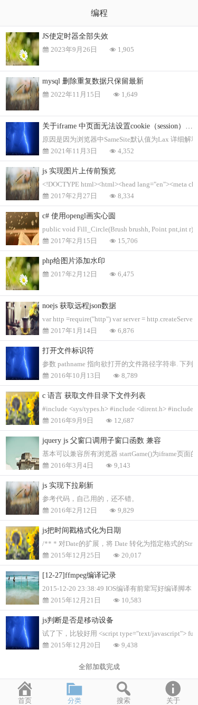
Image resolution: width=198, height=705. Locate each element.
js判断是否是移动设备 (78, 620)
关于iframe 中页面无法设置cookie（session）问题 (120, 126)
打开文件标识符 (68, 351)
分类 (74, 700)
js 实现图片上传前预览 (79, 171)
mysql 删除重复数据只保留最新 (93, 81)
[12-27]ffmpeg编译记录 (79, 575)
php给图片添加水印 (73, 261)
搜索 (123, 700)
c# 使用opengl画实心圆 (79, 216)
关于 (173, 700)
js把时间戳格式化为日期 (81, 530)
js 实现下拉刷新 (67, 485)
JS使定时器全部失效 (75, 36)
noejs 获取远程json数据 (79, 306)
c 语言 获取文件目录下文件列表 (94, 396)
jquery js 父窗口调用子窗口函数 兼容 (101, 440)
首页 (25, 700)
